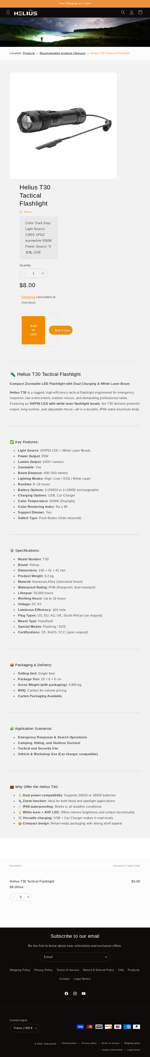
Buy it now (62, 330)
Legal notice (133, 1050)
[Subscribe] (105, 957)
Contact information (112, 1050)
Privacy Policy (43, 969)
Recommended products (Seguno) (63, 53)
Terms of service (110, 1043)
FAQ (121, 969)
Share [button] (28, 211)
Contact (64, 978)
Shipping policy (132, 1043)
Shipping (28, 297)
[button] (8, 12)
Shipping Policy (20, 969)
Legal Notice (82, 978)
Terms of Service (68, 969)
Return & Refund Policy (98, 969)
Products (29, 53)
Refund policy (69, 1043)
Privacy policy (89, 1043)
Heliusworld (50, 1044)
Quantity (25, 265)
